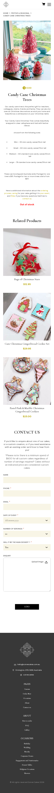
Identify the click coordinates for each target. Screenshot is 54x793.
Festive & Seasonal (20, 13)
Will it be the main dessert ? (17, 542)
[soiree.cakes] (21, 675)
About (27, 703)
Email (6, 502)
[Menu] (50, 4)
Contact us (27, 707)
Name (5, 475)
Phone (7, 488)
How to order (27, 721)
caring (14, 193)
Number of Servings (13, 529)
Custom (27, 689)
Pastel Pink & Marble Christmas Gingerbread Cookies (27, 409)
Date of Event (10, 515)
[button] (46, 25)
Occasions (27, 698)
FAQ (27, 725)
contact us (27, 198)
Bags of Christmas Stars (27, 279)
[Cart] (43, 4)
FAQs (13, 196)
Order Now (27, 694)
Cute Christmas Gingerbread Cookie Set (27, 343)
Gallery (27, 730)
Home (5, 13)
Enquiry (7, 556)
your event (44, 193)
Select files (39, 562)
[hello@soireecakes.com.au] (15, 664)
